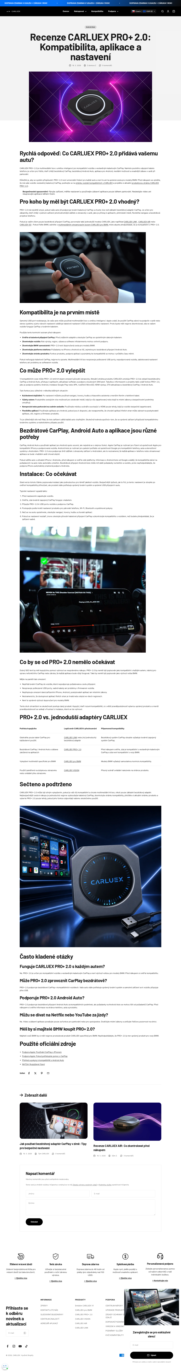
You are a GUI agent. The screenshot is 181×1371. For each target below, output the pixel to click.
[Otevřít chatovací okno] (5, 1366)
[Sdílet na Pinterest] (41, 1073)
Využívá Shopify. (27, 1355)
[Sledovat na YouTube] (20, 1346)
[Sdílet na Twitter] (35, 1073)
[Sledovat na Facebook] (7, 1346)
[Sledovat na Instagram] (14, 1346)
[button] (143, 11)
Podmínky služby (105, 1185)
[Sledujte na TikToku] (26, 1346)
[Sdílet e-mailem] (48, 1073)
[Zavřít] (174, 1294)
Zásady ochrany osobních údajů (85, 1185)
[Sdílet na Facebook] (28, 1073)
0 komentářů (107, 65)
